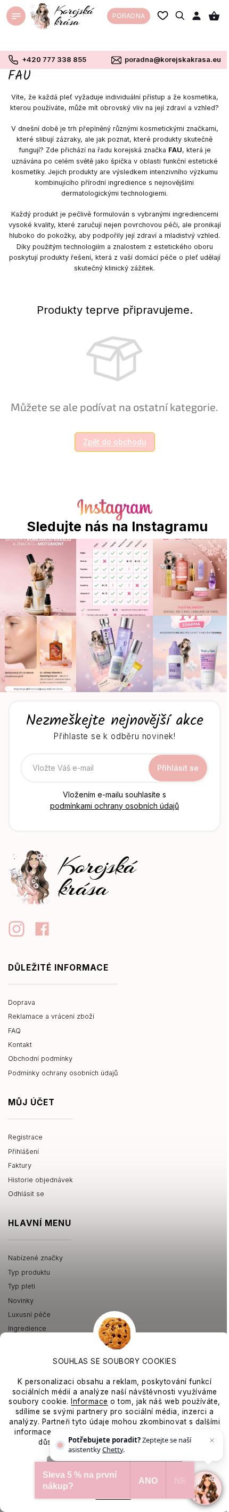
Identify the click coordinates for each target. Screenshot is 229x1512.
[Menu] (16, 16)
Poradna (128, 16)
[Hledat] (181, 15)
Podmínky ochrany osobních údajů (63, 1073)
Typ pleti (21, 1286)
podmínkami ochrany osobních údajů (114, 805)
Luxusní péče (29, 1315)
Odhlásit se (26, 1194)
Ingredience (27, 1328)
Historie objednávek (40, 1180)
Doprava (21, 1002)
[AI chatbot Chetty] (205, 1488)
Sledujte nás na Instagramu (117, 526)
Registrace (25, 1137)
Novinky (21, 1301)
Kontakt (20, 1045)
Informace (89, 1401)
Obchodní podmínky (40, 1058)
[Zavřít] (212, 1440)
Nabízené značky (35, 1258)
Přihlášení (23, 1151)
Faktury (19, 1165)
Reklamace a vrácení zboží (51, 1016)
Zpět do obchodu (114, 441)
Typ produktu (29, 1272)
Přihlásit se (178, 767)
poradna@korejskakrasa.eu (173, 59)
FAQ (14, 1031)
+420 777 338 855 (54, 59)
